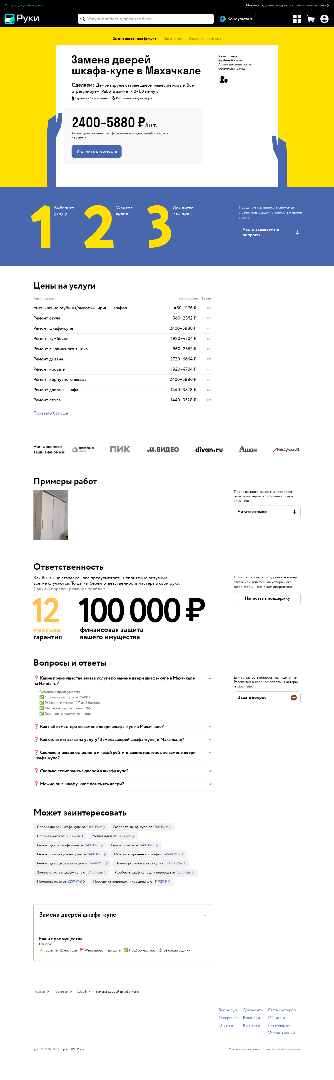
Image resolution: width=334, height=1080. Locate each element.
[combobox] (146, 19)
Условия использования (244, 1049)
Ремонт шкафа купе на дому (59, 854)
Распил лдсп (102, 836)
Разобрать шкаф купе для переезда (143, 872)
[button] (287, 5)
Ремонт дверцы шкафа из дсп (60, 863)
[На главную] (30, 19)
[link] (71, 827)
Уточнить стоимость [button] (96, 151)
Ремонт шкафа (122, 845)
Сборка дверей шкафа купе (59, 827)
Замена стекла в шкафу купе (59, 872)
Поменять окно (49, 881)
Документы (253, 1010)
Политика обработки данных (282, 1049)
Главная (39, 991)
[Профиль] (324, 19)
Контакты (251, 1025)
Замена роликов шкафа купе (138, 863)
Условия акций (281, 1033)
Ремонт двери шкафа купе (58, 845)
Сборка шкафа (48, 836)
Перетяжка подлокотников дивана (121, 881)
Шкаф (82, 991)
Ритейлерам (279, 1025)
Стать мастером (282, 1010)
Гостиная (61, 991)
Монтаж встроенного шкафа (137, 854)
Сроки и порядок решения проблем (69, 589)
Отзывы (226, 1025)
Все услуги (228, 1010)
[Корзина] (311, 19)
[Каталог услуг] (297, 19)
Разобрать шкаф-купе (130, 827)
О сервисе (228, 1018)
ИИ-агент (277, 1018)
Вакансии (251, 1018)
